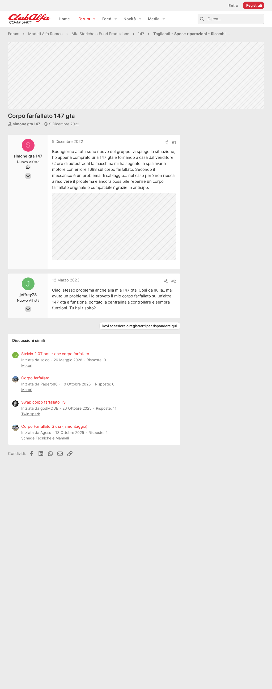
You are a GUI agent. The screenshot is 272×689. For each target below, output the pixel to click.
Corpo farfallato (35, 378)
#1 (174, 142)
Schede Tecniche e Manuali (45, 438)
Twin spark (30, 414)
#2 (173, 281)
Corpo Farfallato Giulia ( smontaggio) (54, 426)
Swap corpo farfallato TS (43, 402)
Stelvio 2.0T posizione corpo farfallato (55, 353)
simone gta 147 (26, 124)
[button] (94, 19)
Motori (26, 365)
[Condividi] (166, 142)
